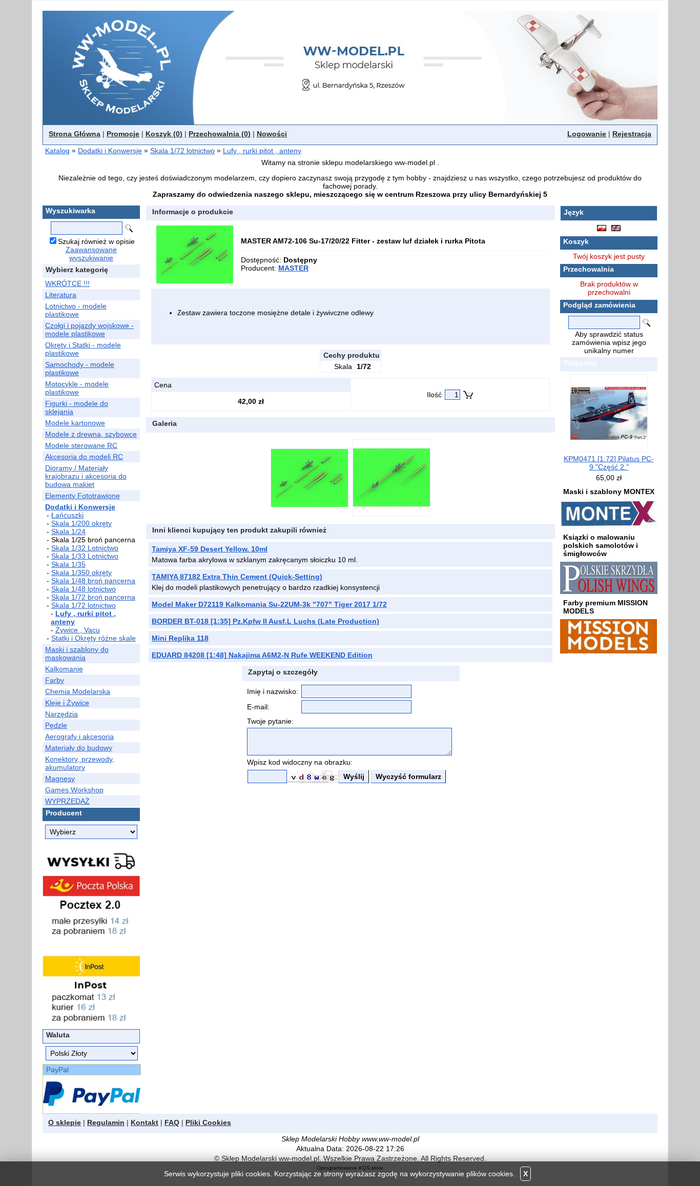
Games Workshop (74, 790)
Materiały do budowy (78, 748)
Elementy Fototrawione (82, 496)
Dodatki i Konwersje (110, 151)
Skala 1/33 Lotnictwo (84, 556)
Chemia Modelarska (77, 691)
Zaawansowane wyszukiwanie (91, 254)
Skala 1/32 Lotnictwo (84, 548)
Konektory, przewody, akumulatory (79, 763)
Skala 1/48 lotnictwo (83, 589)
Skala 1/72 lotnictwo (182, 151)
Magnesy (60, 778)
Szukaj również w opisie (96, 241)
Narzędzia (61, 714)
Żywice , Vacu (77, 630)
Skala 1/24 (68, 531)
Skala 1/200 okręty (81, 523)
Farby (54, 680)
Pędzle (56, 725)
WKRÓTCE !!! (67, 283)
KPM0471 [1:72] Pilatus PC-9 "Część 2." (609, 463)
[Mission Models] (608, 635)
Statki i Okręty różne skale (93, 638)
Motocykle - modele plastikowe (77, 388)
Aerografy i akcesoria (79, 736)
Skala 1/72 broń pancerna (93, 597)
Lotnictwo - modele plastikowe (76, 310)
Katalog (57, 151)
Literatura (60, 295)
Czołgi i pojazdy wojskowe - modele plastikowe (89, 329)
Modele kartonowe (75, 423)
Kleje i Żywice (67, 703)
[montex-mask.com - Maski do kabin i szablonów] (608, 513)
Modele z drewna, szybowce (91, 434)
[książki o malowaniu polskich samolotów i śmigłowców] (608, 577)
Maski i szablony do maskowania (77, 653)
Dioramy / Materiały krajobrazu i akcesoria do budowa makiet (86, 476)
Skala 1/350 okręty (81, 572)
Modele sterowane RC (81, 445)
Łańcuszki (67, 515)
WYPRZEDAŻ (67, 801)
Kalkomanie (64, 669)
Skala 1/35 (68, 564)
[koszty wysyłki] (91, 936)
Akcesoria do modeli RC (84, 457)
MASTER (293, 268)
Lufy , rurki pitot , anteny (262, 151)
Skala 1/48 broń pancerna (93, 581)
